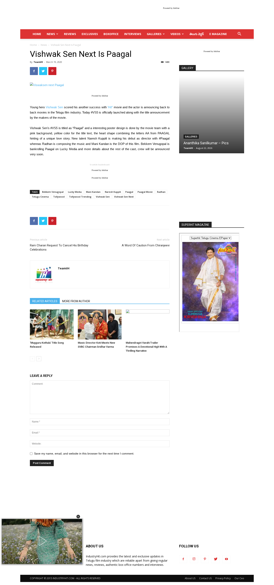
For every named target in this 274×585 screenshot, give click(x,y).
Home (33, 45)
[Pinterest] (205, 559)
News (51, 34)
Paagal (129, 191)
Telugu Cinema (40, 196)
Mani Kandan (93, 191)
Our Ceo (239, 578)
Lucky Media (75, 191)
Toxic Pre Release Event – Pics (208, 143)
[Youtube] (226, 559)
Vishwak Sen (54, 107)
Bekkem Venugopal (53, 191)
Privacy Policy (223, 578)
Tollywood (59, 196)
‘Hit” (110, 107)
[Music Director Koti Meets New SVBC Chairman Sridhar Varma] (100, 324)
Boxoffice (111, 34)
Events (189, 136)
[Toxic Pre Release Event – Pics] (211, 114)
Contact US (205, 578)
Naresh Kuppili (113, 191)
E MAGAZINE (218, 34)
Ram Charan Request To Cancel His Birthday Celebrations (59, 247)
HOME (37, 34)
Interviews (132, 34)
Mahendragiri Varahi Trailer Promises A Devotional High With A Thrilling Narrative (146, 346)
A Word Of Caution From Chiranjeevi (145, 245)
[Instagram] (194, 559)
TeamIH (38, 61)
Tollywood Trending (80, 196)
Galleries (154, 34)
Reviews (70, 34)
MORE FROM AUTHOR (76, 301)
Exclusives (90, 34)
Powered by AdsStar (171, 8)
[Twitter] (216, 559)
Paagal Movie (145, 191)
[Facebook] (183, 559)
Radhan (161, 191)
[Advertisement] (212, 188)
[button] (78, 516)
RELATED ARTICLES (44, 301)
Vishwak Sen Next (124, 196)
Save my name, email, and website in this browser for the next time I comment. (84, 453)
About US (190, 578)
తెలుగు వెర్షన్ (197, 34)
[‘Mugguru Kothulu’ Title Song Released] (52, 324)
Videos (175, 34)
